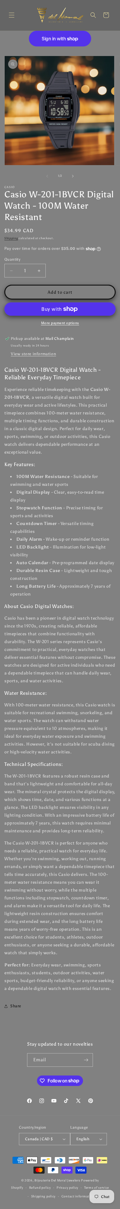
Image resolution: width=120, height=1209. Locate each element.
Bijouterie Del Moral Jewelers (57, 1180)
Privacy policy (67, 1188)
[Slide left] (47, 176)
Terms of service (96, 1188)
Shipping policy (43, 1196)
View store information (33, 353)
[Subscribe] (86, 1060)
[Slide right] (72, 176)
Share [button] (15, 1006)
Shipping (11, 238)
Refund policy (40, 1188)
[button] (11, 15)
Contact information (78, 1196)
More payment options (60, 323)
